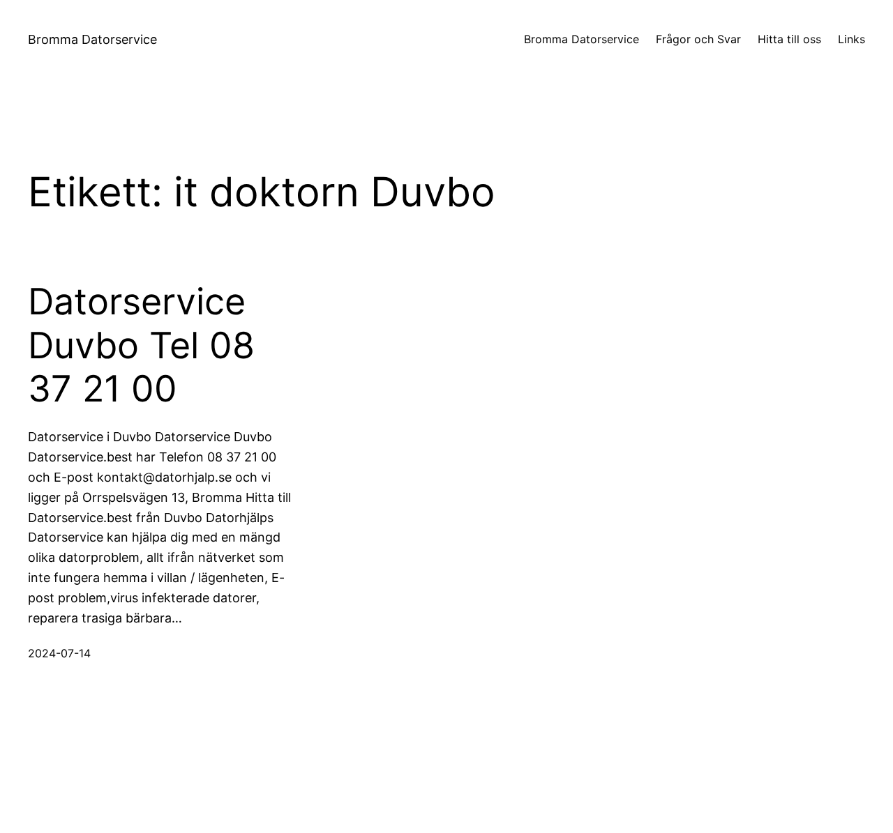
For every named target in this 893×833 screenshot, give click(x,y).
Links (851, 39)
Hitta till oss (789, 39)
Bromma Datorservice (92, 39)
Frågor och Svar (698, 39)
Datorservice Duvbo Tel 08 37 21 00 (141, 345)
